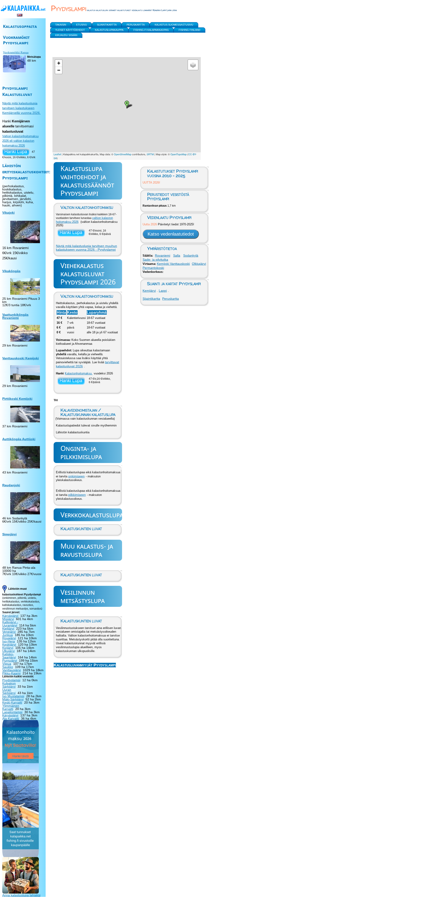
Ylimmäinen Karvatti (10, 707)
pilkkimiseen (77, 495)
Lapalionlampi (12, 712)
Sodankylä (190, 255)
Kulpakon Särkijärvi (9, 684)
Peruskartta (170, 298)
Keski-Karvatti (12, 702)
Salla (176, 255)
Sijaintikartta (151, 298)
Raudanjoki (11, 485)
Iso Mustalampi (13, 696)
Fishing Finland (189, 30)
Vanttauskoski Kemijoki (20, 358)
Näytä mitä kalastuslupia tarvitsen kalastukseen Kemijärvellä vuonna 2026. (21, 108)
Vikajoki (8, 212)
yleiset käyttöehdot (70, 30)
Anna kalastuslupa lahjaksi (21, 895)
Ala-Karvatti (10, 718)
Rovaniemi (162, 255)
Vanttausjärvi (11, 670)
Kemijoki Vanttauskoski (173, 264)
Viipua (6, 664)
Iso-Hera (8, 641)
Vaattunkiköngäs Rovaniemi (15, 316)
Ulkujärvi (8, 651)
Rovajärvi (9, 638)
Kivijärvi (7, 648)
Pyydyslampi (11, 680)
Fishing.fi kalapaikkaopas (151, 30)
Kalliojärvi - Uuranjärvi (10, 623)
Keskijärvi (9, 644)
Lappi (163, 290)
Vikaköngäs (11, 271)
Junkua (7, 635)
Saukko (7, 667)
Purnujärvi (9, 660)
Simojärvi (9, 534)
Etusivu (81, 24)
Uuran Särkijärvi (9, 691)
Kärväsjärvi (10, 616)
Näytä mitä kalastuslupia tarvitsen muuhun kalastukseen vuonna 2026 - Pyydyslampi (86, 247)
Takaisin (60, 24)
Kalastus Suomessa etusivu (174, 24)
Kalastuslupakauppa (109, 30)
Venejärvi (9, 632)
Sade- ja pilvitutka (155, 259)
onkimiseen (76, 476)
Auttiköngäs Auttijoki (18, 439)
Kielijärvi (8, 628)
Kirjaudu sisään (66, 35)
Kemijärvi (149, 290)
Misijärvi (8, 619)
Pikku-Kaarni (11, 673)
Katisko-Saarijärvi (9, 655)
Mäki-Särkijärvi (12, 699)
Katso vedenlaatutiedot (171, 234)
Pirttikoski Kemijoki (17, 398)
